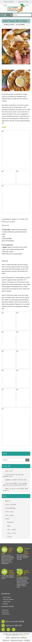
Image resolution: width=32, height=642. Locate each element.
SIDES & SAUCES (11, 529)
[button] (2, 15)
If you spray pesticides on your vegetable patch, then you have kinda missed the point (15, 484)
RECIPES (7, 519)
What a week (9, 471)
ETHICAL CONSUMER (10, 504)
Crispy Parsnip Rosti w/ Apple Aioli (16, 21)
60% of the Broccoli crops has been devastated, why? (13, 475)
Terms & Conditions (8, 599)
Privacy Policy (6, 597)
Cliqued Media (22, 635)
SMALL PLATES (11, 533)
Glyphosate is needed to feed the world (15, 480)
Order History (6, 614)
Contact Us (5, 610)
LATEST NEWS (9, 512)
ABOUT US (8, 501)
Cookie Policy (6, 601)
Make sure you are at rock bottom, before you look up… (15, 489)
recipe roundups (9, 515)
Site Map (5, 603)
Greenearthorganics (10, 508)
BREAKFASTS (10, 522)
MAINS (9, 526)
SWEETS (9, 537)
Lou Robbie (21, 24)
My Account (5, 612)
